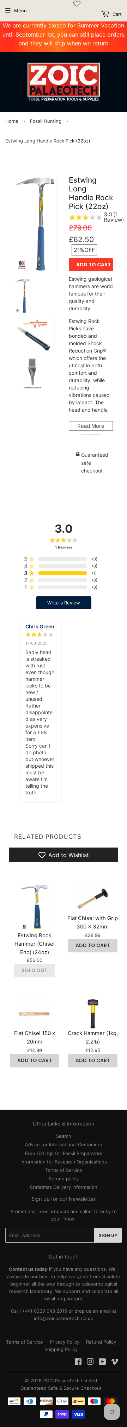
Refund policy (64, 1178)
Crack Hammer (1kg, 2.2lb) (93, 1037)
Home (11, 121)
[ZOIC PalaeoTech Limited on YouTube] (102, 1362)
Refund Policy (101, 1342)
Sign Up (108, 1235)
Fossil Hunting (45, 121)
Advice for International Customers (63, 1144)
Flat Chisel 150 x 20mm (34, 1037)
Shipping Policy (61, 1349)
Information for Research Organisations (63, 1162)
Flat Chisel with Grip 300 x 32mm (92, 922)
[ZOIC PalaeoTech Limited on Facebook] (78, 1362)
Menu (20, 10)
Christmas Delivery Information (63, 1187)
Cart (116, 14)
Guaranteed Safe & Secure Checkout (61, 1388)
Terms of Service (63, 1170)
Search (63, 1136)
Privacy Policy (64, 1342)
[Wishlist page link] (76, 3)
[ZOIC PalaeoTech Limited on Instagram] (90, 1362)
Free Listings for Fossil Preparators (63, 1153)
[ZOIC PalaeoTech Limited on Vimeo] (114, 1362)
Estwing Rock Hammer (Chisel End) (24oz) (34, 944)
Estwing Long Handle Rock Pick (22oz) (91, 193)
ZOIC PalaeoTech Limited (70, 1380)
